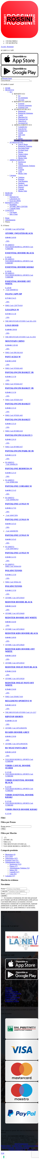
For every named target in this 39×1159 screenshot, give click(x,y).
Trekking (21, 177)
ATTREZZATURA (16, 142)
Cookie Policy (17, 1146)
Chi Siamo (13, 212)
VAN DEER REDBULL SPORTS (16, 846)
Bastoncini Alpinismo (25, 113)
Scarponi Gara (23, 107)
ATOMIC (7, 840)
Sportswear (22, 162)
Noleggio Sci (14, 197)
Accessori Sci (23, 123)
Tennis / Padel (23, 185)
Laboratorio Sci (15, 199)
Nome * (3, 889)
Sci (19, 96)
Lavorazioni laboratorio (13, 993)
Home (7, 218)
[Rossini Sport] (6, 78)
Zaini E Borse (23, 144)
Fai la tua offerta (15, 201)
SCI (11, 92)
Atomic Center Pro (11, 991)
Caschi (20, 115)
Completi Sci (22, 127)
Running (21, 179)
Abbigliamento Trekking (26, 166)
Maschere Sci (22, 117)
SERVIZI (8, 195)
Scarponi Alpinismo (25, 105)
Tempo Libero (23, 154)
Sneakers (21, 183)
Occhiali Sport (23, 150)
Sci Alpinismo (23, 98)
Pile (19, 136)
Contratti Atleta (15, 208)
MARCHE (9, 193)
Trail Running (23, 181)
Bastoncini (21, 111)
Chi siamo (8, 988)
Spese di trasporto (11, 999)
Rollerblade (22, 156)
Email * (3, 893)
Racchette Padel (23, 148)
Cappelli (21, 170)
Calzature (13, 175)
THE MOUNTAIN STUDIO (14, 844)
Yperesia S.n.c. (32, 1150)
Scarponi (21, 103)
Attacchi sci (22, 121)
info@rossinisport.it (21, 1144)
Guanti (20, 133)
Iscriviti (4, 895)
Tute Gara (21, 135)
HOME (7, 88)
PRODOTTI (9, 90)
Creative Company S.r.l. (17, 1150)
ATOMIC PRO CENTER (19, 206)
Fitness (20, 164)
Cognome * (5, 891)
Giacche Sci (22, 129)
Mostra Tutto (22, 158)
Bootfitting (13, 204)
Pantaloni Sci (22, 131)
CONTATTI (9, 210)
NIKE (7, 842)
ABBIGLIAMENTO (17, 160)
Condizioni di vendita (12, 997)
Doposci (21, 187)
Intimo (20, 138)
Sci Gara (21, 100)
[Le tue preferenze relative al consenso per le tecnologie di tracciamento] (4, 1157)
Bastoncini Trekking (25, 146)
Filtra (3, 829)
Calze (20, 171)
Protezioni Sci (23, 119)
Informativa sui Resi (12, 1001)
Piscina (20, 152)
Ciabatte (21, 189)
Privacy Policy (6, 1146)
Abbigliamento (10, 220)
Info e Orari (14, 214)
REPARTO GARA (12, 203)
